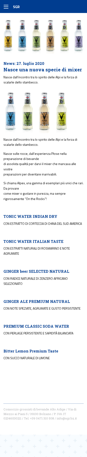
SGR (16, 7)
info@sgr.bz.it (67, 418)
